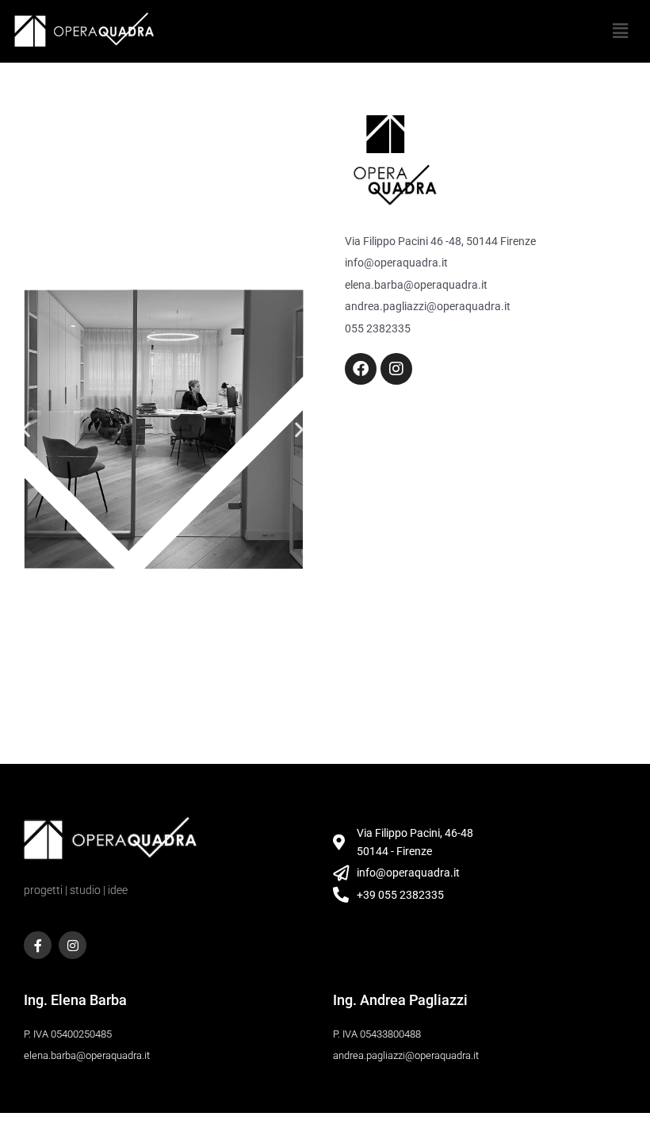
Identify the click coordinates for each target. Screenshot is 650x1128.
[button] (620, 31)
